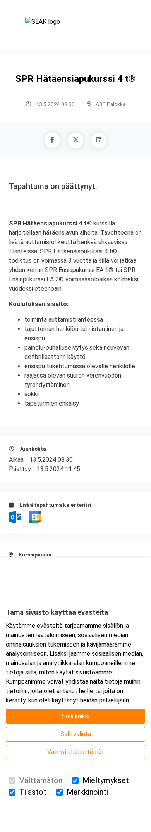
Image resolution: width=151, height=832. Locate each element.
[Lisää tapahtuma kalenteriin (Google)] (35, 516)
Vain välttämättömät (75, 752)
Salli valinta (75, 734)
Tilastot (32, 792)
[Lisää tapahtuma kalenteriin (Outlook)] (16, 516)
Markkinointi (87, 792)
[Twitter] (75, 140)
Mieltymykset (105, 780)
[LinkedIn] (98, 140)
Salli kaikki (75, 716)
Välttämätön (40, 780)
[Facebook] (52, 140)
